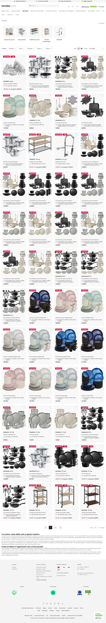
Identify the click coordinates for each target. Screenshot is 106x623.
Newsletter (14, 569)
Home (3, 14)
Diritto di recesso (40, 572)
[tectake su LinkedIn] (62, 603)
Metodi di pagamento (62, 564)
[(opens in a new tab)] (53, 592)
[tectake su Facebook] (43, 603)
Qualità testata (53, 586)
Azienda (14, 567)
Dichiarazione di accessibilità (75, 615)
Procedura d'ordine (41, 569)
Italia (38, 610)
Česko (55, 608)
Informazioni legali (55, 615)
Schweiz (50, 608)
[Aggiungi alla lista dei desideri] (24, 56)
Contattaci (81, 569)
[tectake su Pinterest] (47, 603)
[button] (12, 48)
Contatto (79, 564)
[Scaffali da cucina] (34, 35)
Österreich (38, 608)
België (44, 608)
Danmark (70, 608)
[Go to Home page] (9, 6)
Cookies (64, 615)
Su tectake (14, 564)
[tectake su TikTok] (50, 603)
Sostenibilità (86, 586)
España (76, 608)
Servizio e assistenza (41, 564)
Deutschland (62, 608)
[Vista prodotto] (78, 48)
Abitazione (10, 14)
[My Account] (68, 6)
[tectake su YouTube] (58, 603)
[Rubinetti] (59, 35)
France (81, 608)
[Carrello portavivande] (46, 35)
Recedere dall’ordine (41, 580)
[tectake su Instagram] (54, 603)
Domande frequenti (41, 567)
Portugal (51, 610)
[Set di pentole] (22, 35)
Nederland (44, 610)
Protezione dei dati (39, 615)
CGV (47, 615)
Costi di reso (39, 574)
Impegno (22, 586)
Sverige (57, 610)
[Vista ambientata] (81, 48)
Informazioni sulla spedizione (43, 571)
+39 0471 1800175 (84, 567)
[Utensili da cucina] (9, 35)
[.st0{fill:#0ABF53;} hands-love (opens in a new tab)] (14, 592)
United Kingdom (65, 610)
